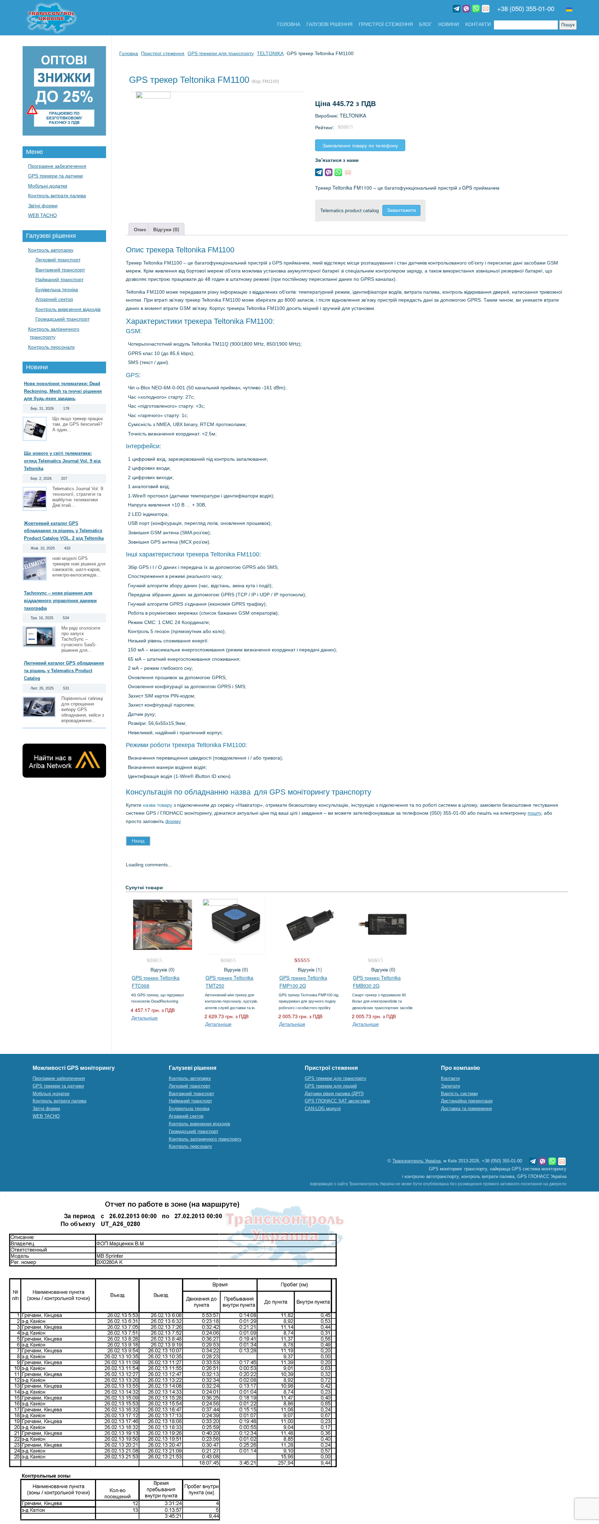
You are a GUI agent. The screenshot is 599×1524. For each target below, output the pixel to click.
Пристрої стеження (386, 24)
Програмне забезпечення (57, 166)
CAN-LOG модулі (323, 1108)
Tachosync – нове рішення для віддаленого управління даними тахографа (60, 600)
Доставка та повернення (466, 1108)
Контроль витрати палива (57, 195)
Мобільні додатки (47, 186)
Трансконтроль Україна (416, 1160)
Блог (425, 24)
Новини (448, 24)
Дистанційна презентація (467, 1100)
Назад (138, 840)
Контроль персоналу (51, 347)
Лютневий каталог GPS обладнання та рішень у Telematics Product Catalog (64, 670)
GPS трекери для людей (331, 1086)
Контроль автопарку (50, 250)
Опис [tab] (140, 229)
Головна (288, 24)
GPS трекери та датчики (55, 176)
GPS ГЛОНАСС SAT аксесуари (337, 1100)
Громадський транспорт (62, 319)
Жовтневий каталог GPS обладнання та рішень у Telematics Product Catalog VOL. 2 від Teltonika (64, 531)
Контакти (478, 24)
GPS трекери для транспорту (335, 1078)
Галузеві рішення (329, 24)
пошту (534, 813)
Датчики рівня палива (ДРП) (334, 1093)
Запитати (450, 1086)
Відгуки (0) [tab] (166, 229)
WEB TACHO (42, 215)
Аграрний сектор (54, 299)
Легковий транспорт (57, 259)
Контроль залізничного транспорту (205, 1139)
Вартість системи (459, 1093)
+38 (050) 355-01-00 (525, 8)
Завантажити (401, 210)
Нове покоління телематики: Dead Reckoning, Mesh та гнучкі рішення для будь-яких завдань (63, 391)
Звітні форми (43, 205)
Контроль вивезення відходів (68, 309)
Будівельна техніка (56, 289)
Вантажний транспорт (60, 269)
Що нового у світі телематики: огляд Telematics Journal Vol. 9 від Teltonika (62, 461)
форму (173, 821)
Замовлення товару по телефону (360, 145)
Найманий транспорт (59, 279)
